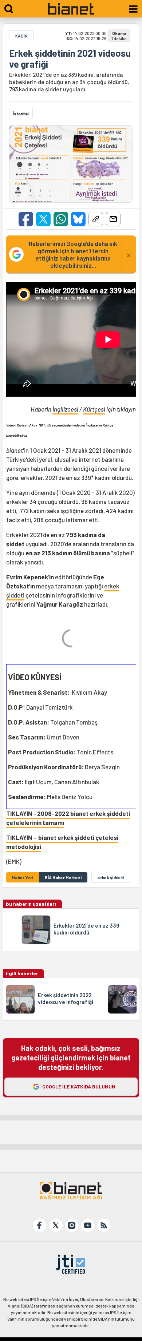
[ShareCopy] (95, 219)
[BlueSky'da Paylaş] (78, 219)
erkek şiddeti (111, 877)
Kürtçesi (94, 409)
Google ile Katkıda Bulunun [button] (78, 1086)
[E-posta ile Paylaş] (113, 219)
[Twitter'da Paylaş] (43, 219)
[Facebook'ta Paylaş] (26, 219)
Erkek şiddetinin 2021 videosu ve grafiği (70, 59)
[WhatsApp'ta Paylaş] (61, 219)
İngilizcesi (65, 409)
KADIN (21, 35)
